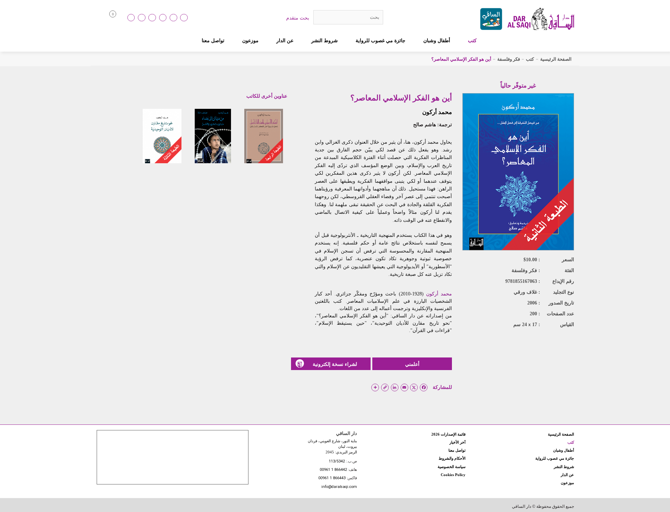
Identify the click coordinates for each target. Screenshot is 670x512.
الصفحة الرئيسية (556, 59)
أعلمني (412, 364)
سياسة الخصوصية (452, 467)
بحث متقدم (297, 17)
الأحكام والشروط (452, 458)
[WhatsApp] (183, 17)
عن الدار (284, 40)
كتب (472, 40)
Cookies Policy (453, 475)
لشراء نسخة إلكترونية (335, 364)
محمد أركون (437, 112)
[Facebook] (141, 17)
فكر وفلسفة (508, 59)
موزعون (250, 40)
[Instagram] (152, 17)
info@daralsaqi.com (339, 487)
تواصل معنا (213, 40)
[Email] (173, 17)
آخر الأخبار (457, 442)
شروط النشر (324, 40)
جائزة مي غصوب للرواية (380, 40)
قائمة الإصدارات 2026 (448, 434)
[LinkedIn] (131, 17)
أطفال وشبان (436, 40)
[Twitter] (162, 17)
